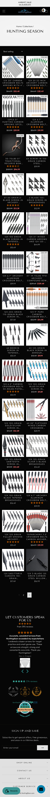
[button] (13, 88)
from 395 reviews (25, 626)
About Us (24, 778)
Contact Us (24, 771)
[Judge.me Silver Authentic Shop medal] (13, 691)
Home (18, 26)
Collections (28, 26)
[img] (25, 623)
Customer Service (24, 786)
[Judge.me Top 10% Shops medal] (37, 691)
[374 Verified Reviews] (25, 718)
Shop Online (24, 763)
